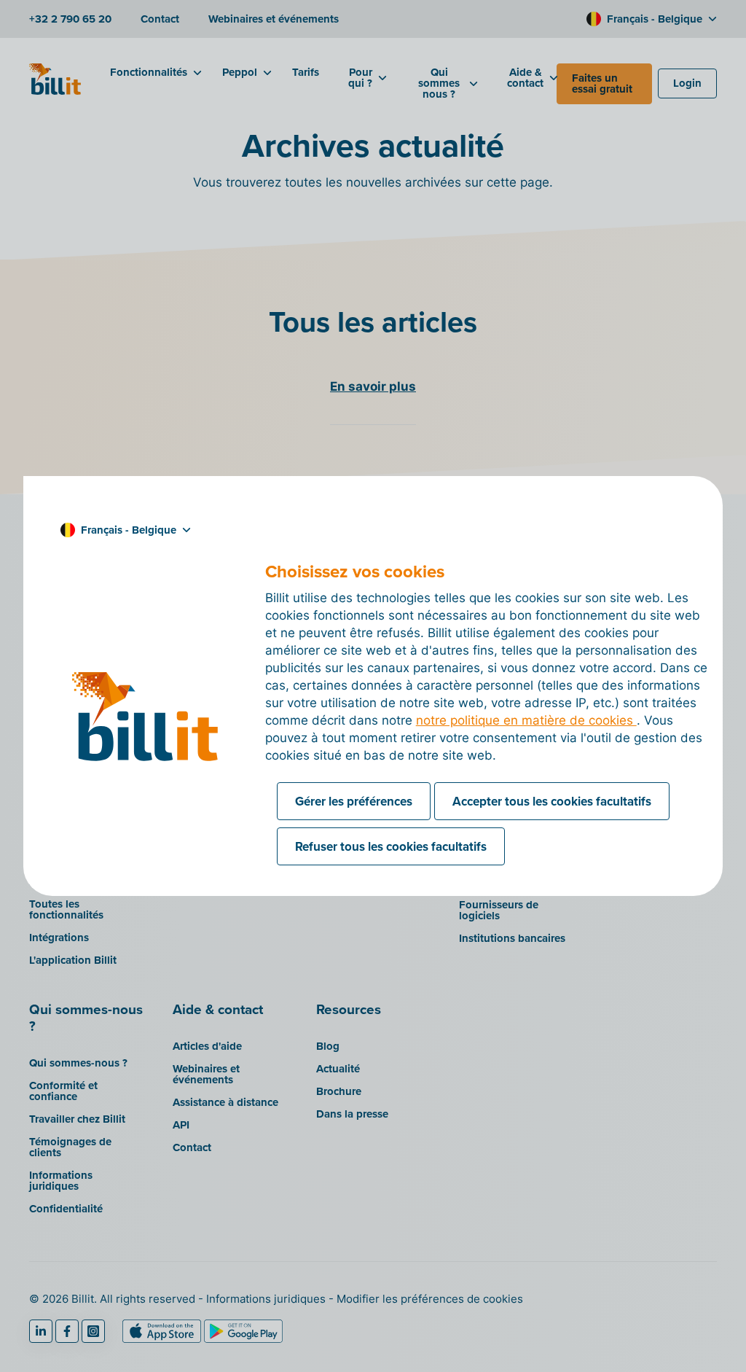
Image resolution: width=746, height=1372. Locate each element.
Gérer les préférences (353, 801)
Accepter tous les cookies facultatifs (551, 801)
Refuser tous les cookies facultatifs (391, 846)
